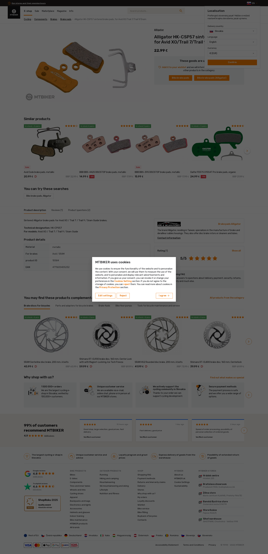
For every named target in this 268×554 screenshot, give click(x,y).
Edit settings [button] (105, 295)
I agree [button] (164, 295)
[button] (126, 284)
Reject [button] (123, 295)
